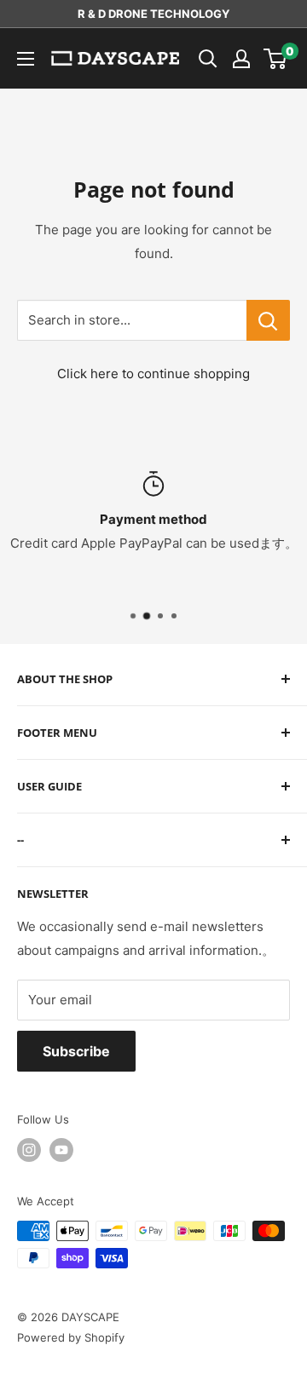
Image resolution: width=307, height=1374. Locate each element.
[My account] (241, 58)
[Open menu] (25, 59)
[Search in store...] (268, 320)
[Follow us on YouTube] (61, 1150)
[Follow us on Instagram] (29, 1150)
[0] (276, 59)
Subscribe (76, 1051)
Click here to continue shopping (153, 373)
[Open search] (208, 58)
